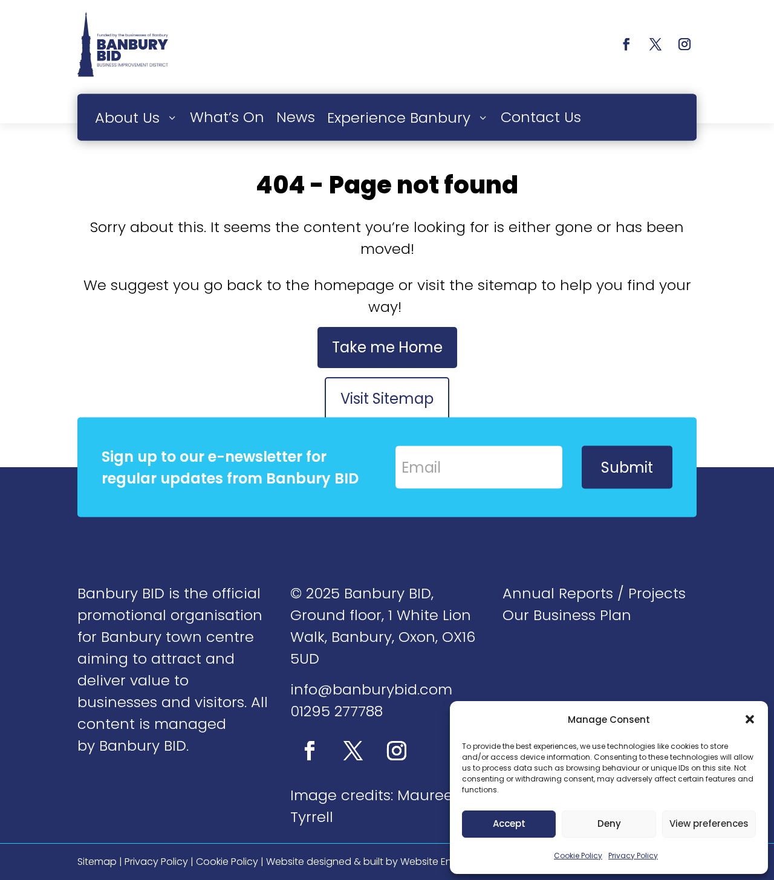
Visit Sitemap (387, 399)
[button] (750, 719)
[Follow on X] (655, 44)
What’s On (227, 116)
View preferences (709, 823)
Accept (509, 823)
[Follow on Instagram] (684, 44)
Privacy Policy (633, 855)
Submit (627, 467)
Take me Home (387, 347)
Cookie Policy (578, 855)
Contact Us (541, 116)
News (295, 116)
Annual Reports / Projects (594, 593)
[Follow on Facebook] (626, 44)
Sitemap (97, 862)
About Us (127, 117)
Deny (609, 823)
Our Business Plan (566, 615)
